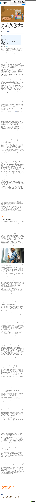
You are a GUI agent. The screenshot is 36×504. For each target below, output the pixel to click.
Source (4, 44)
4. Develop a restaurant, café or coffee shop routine (8, 41)
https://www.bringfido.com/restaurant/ (6, 491)
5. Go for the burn (4, 42)
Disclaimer (30, 0)
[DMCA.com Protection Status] (33, 501)
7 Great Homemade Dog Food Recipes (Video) (7, 215)
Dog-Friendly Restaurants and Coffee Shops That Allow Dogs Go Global (11, 37)
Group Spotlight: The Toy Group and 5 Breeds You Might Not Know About (10, 497)
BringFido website (15, 76)
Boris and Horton (5, 61)
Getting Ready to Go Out (5, 43)
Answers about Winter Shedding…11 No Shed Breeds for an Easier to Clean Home (11, 496)
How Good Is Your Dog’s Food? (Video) (6, 216)
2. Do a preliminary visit (5, 39)
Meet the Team (33, 0)
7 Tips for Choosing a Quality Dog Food (6, 217)
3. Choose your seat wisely (5, 40)
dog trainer (4, 201)
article (16, 111)
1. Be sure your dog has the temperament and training (9, 38)
